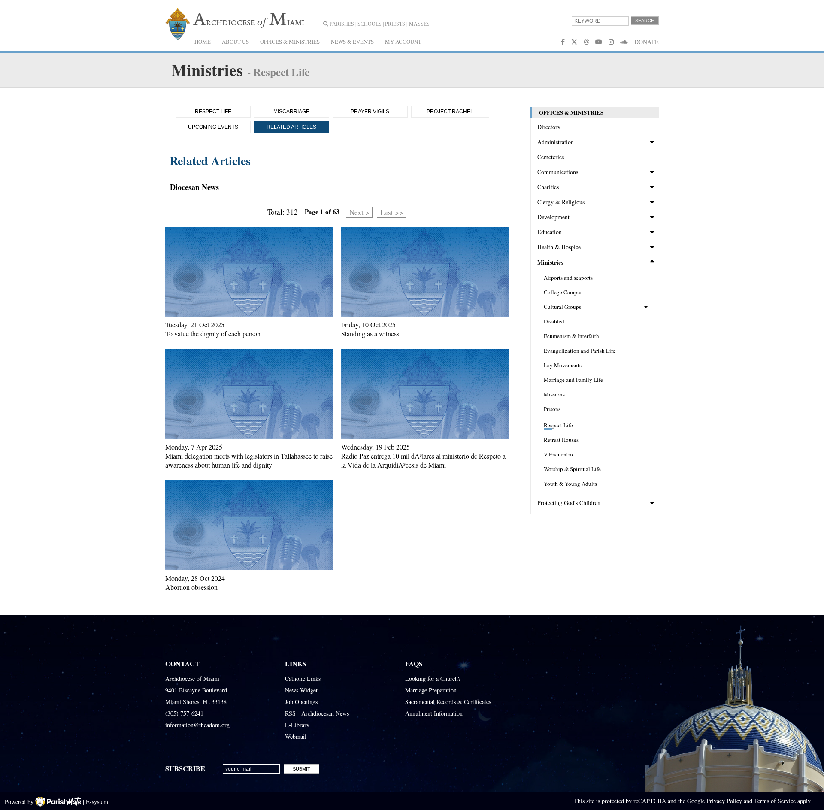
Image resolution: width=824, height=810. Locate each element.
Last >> (391, 212)
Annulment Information (434, 713)
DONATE (646, 42)
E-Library (297, 725)
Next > (359, 212)
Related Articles (291, 127)
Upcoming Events (213, 127)
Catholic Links (303, 678)
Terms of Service (775, 801)
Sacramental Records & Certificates (448, 702)
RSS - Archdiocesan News (317, 713)
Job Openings (301, 702)
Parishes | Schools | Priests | (367, 24)
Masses (419, 24)
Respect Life (213, 112)
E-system (97, 802)
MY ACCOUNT (403, 41)
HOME (202, 41)
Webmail (295, 736)
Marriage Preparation (431, 690)
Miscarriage (291, 112)
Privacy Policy (724, 801)
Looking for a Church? (432, 678)
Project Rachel (450, 112)
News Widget (301, 690)
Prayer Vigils (370, 112)
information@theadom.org (197, 725)
